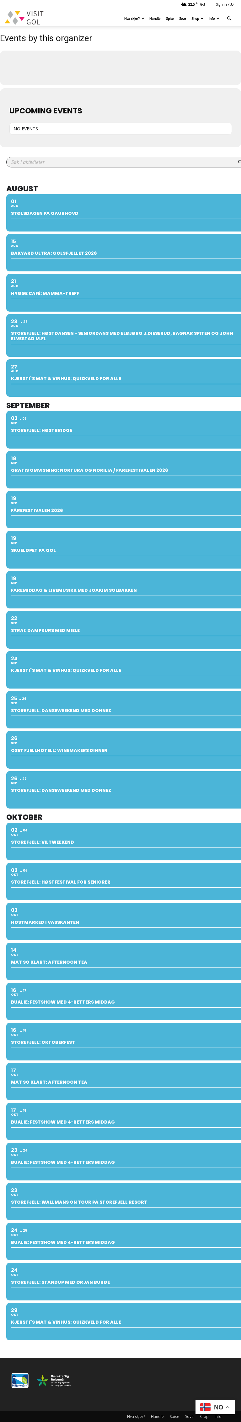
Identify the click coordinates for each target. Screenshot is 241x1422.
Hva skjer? (132, 18)
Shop (195, 18)
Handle (154, 18)
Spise (170, 18)
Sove (182, 18)
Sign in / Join (226, 4)
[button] (229, 19)
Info (212, 18)
